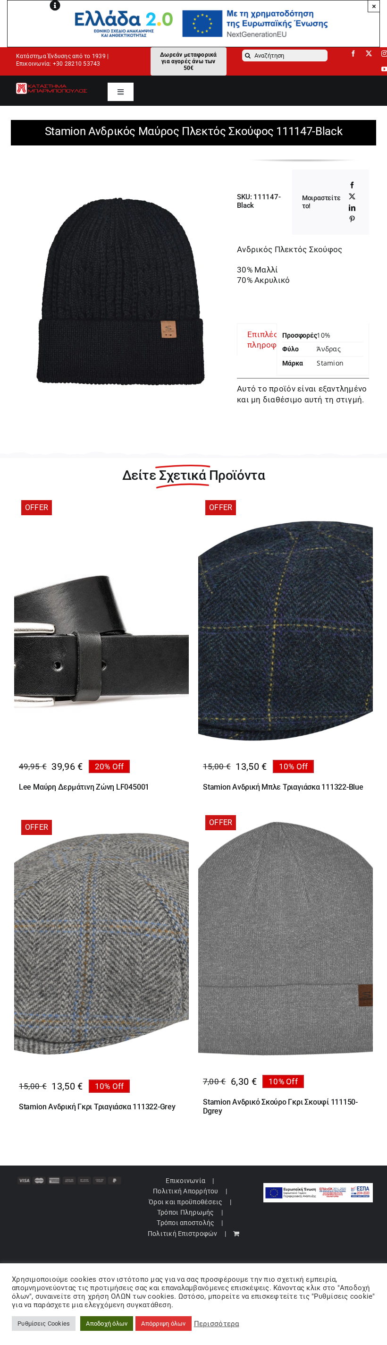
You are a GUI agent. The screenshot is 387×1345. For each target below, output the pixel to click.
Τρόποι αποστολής (185, 1222)
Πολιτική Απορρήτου (186, 1191)
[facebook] (353, 54)
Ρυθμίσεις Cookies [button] (43, 1323)
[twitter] (369, 54)
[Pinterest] (352, 219)
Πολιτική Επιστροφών (183, 1233)
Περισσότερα (216, 1323)
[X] (352, 196)
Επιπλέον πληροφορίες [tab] (272, 339)
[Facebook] (352, 185)
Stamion (330, 362)
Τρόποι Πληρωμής (185, 1212)
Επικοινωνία (185, 1180)
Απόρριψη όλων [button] (163, 1323)
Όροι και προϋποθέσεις (185, 1202)
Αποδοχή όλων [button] (106, 1323)
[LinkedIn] (352, 207)
